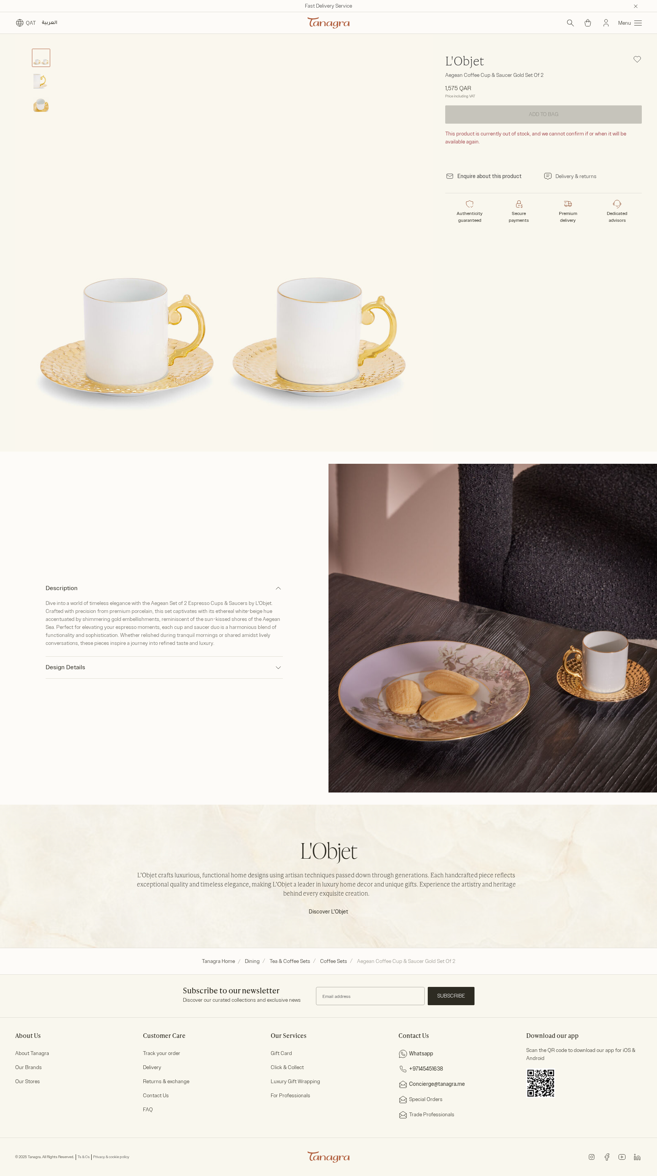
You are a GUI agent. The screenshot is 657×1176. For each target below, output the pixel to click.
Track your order (161, 1053)
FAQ (148, 1109)
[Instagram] (591, 1156)
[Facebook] (606, 1156)
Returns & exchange (166, 1081)
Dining (252, 961)
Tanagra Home (218, 961)
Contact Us (156, 1095)
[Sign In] (606, 22)
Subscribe (451, 995)
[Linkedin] (637, 1156)
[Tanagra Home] (328, 23)
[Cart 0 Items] (587, 22)
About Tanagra (32, 1053)
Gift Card (281, 1053)
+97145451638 (426, 1069)
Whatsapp (421, 1053)
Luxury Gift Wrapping (295, 1081)
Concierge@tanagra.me (437, 1084)
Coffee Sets (333, 961)
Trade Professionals (431, 1114)
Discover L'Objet (328, 911)
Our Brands (28, 1067)
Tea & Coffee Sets (290, 961)
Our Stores (27, 1081)
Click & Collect (287, 1067)
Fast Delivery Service (328, 6)
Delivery (152, 1067)
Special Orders (426, 1099)
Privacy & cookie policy (111, 1157)
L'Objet (464, 62)
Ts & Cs (84, 1157)
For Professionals (290, 1095)
